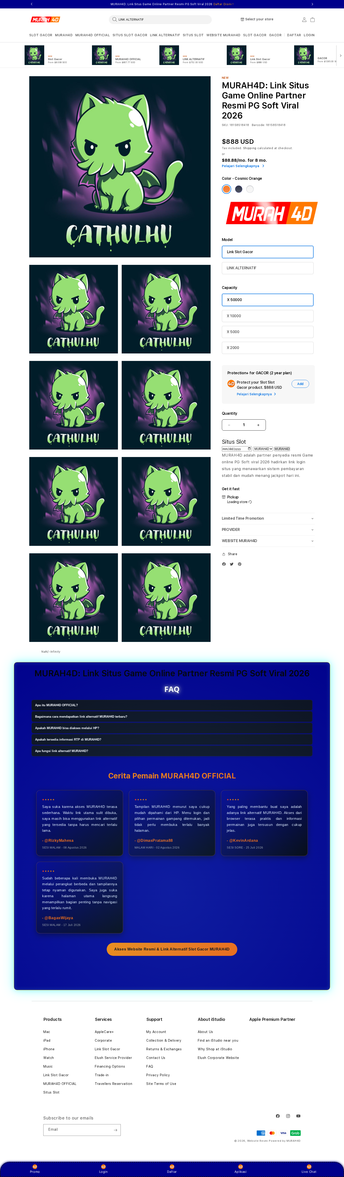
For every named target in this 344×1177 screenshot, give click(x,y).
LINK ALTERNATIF (165, 35)
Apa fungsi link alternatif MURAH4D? (61, 751)
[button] (40, 35)
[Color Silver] (250, 189)
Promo (35, 1171)
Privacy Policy (158, 1075)
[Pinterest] (241, 565)
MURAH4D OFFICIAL (92, 35)
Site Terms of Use (161, 1084)
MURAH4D (64, 35)
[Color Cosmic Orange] (226, 189)
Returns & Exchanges (164, 1049)
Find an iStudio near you (218, 1040)
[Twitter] (233, 565)
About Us (205, 1032)
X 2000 (233, 348)
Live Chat (309, 1171)
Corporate (103, 1040)
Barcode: (258, 125)
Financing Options (110, 1066)
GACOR (275, 35)
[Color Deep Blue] (238, 189)
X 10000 (234, 316)
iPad (46, 1040)
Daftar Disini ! (223, 4)
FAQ (149, 1066)
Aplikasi (240, 1171)
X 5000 (233, 332)
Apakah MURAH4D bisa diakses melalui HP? (67, 728)
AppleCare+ (104, 1032)
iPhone (49, 1049)
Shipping (250, 148)
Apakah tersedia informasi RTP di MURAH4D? (68, 739)
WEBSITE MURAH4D (223, 35)
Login (103, 1171)
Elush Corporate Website (218, 1058)
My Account (156, 1032)
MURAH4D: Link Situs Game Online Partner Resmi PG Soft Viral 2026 (172, 4)
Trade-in (102, 1075)
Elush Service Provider (113, 1058)
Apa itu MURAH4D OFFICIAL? (56, 705)
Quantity (229, 413)
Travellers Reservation (113, 1084)
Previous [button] (31, 4)
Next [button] (312, 4)
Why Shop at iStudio (215, 1049)
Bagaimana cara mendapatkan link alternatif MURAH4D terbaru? (81, 716)
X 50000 (234, 300)
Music (48, 1066)
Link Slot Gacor (240, 252)
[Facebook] (225, 565)
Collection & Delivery (164, 1040)
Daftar (172, 1171)
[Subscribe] (115, 1130)
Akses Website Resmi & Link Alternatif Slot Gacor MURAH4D (172, 949)
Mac (46, 1032)
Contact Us (155, 1058)
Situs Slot (51, 1092)
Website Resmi (257, 1140)
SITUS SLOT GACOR (130, 35)
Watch (48, 1058)
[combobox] (160, 19)
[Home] (45, 19)
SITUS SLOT (193, 35)
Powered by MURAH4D (285, 1140)
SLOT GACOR (40, 35)
